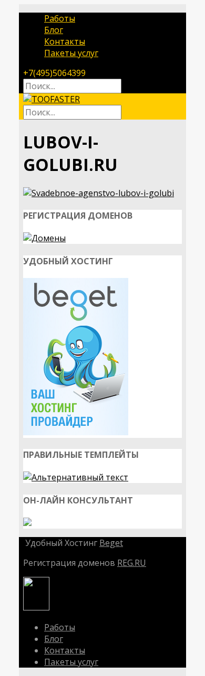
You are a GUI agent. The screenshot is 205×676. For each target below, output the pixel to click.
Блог (53, 30)
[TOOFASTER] (51, 99)
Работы (59, 18)
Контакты (64, 41)
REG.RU (131, 562)
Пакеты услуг (71, 53)
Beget (111, 543)
